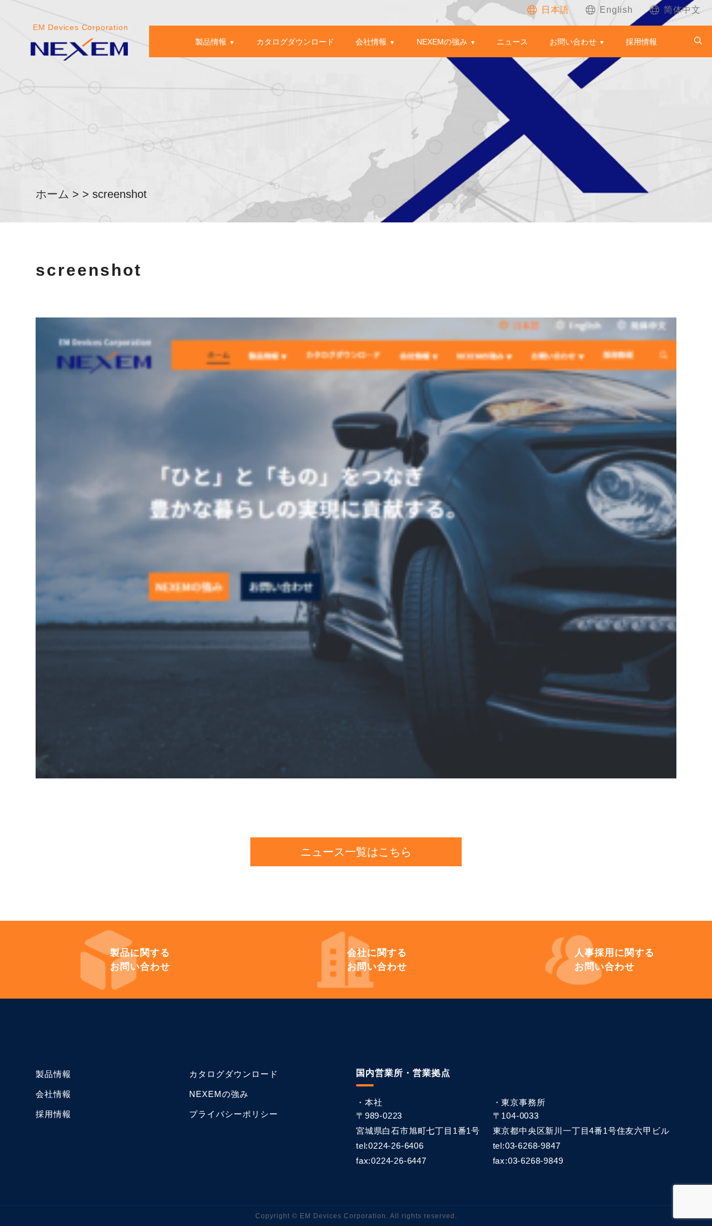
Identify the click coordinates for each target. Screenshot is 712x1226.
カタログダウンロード (295, 42)
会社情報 (371, 42)
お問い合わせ (573, 42)
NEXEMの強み (442, 42)
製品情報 (210, 42)
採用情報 (641, 42)
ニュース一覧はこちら (356, 851)
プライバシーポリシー (233, 1114)
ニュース (512, 42)
